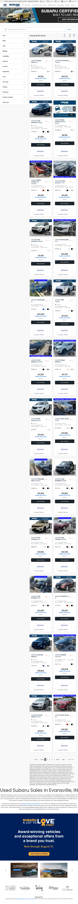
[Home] (23, 5)
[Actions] (49, 61)
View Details (41, 84)
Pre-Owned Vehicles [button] (36, 5)
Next (58, 759)
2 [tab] (39, 880)
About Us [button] (73, 5)
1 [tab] (36, 880)
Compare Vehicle (39, 95)
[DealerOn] (39, 897)
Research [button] (67, 5)
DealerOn (17, 898)
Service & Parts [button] (60, 5)
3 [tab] (41, 880)
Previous (5, 870)
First (36, 759)
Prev (41, 759)
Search (69, 29)
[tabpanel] (24, 870)
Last (63, 759)
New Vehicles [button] (28, 5)
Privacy (26, 898)
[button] (50, 48)
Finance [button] (44, 5)
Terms (29, 898)
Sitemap (22, 898)
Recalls (33, 898)
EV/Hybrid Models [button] (52, 5)
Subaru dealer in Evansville (30, 804)
